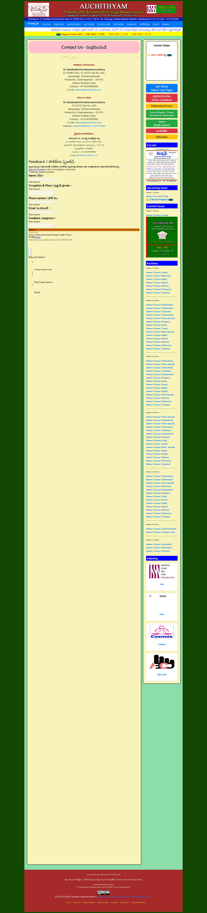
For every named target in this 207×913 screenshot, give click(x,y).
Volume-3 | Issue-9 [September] (159, 490)
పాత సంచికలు (118, 24)
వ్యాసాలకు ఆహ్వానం (74, 24)
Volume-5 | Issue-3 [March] (157, 398)
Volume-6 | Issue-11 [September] (159, 315)
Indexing (165, 24)
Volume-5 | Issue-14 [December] (159, 361)
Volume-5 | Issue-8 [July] (156, 381)
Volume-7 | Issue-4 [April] (156, 283)
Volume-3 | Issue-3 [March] (157, 510)
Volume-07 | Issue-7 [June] (157, 215)
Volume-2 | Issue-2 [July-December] (161, 529)
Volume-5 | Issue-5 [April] (157, 391)
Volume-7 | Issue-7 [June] (156, 272)
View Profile (98, 125)
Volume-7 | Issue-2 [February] (158, 289)
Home (68, 902)
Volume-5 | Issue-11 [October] (158, 371)
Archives (114, 902)
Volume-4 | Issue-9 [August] (158, 437)
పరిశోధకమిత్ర (145, 24)
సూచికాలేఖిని (161, 131)
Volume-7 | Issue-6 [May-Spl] (158, 276)
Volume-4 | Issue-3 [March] (157, 457)
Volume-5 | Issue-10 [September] (160, 374)
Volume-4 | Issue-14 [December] (159, 420)
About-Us (77, 902)
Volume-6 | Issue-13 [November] (159, 308)
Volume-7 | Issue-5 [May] (156, 279)
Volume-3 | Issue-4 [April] (157, 507)
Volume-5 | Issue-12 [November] (159, 368)
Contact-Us (124, 902)
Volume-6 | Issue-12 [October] (158, 311)
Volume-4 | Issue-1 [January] (158, 464)
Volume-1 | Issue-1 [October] (158, 551)
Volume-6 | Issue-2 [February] (158, 345)
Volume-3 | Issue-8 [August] (158, 493)
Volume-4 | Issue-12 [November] (159, 427)
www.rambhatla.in (82, 125)
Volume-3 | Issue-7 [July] (156, 496)
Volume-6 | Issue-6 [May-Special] (160, 332)
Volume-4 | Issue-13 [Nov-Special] (160, 424)
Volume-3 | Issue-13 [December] (159, 476)
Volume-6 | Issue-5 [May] (156, 335)
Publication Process (161, 105)
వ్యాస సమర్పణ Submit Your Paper (162, 88)
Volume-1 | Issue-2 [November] (159, 548)
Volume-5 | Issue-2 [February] (158, 401)
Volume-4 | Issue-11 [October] (158, 430)
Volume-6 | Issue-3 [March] (157, 342)
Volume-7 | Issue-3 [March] (157, 286)
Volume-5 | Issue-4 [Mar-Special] (160, 395)
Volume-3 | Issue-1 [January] (158, 517)
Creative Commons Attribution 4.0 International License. (124, 896)
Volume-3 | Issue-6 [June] (157, 500)
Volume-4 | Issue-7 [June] (156, 444)
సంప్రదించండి (132, 24)
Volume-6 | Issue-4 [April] (157, 338)
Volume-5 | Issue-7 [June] (156, 384)
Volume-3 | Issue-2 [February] (158, 513)
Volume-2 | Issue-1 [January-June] (160, 532)
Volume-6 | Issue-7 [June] (156, 328)
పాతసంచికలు (162, 137)
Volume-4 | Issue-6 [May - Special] (160, 447)
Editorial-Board (89, 902)
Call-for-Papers (103, 902)
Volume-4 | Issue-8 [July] (156, 440)
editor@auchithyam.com (88, 89)
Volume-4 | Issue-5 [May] (156, 451)
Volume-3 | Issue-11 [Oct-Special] (160, 483)
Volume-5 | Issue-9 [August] (158, 378)
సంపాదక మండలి (103, 24)
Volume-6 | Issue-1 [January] (158, 349)
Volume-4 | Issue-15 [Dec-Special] (160, 417)
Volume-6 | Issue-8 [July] (156, 325)
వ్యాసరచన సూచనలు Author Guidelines (162, 98)
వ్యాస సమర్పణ (89, 24)
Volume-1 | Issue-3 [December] (159, 544)
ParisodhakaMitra (138, 902)
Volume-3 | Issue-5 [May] (156, 503)
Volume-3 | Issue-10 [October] (158, 486)
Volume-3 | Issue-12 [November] (159, 480)
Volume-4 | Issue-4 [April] (157, 454)
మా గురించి (47, 24)
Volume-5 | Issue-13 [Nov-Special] (160, 364)
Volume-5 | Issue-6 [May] (156, 388)
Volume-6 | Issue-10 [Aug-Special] (160, 318)
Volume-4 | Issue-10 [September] (160, 434)
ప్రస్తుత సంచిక (59, 24)
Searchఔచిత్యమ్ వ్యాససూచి (162, 123)
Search (156, 24)
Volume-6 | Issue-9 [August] (158, 322)
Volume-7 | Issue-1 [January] (158, 293)
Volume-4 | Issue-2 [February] (158, 461)
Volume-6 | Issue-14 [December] (159, 305)
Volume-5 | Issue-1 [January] (158, 405)
